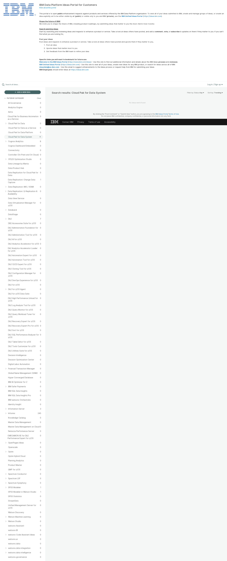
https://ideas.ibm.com (152, 16)
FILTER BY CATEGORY (15, 98)
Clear (39, 98)
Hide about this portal (47, 8)
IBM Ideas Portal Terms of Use (167, 114)
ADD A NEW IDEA (23, 92)
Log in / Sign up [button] (214, 84)
